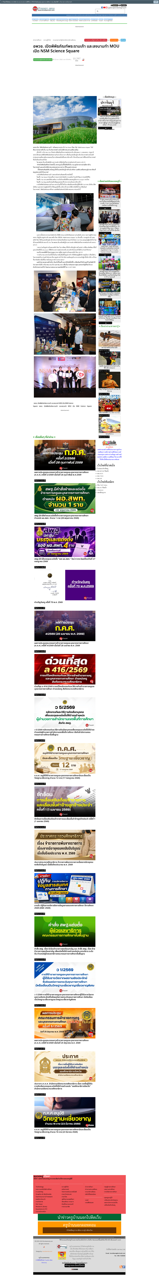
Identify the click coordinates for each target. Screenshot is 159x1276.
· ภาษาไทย (64, 1197)
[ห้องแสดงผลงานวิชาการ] (84, 20)
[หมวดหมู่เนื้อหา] (73, 20)
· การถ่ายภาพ (39, 1202)
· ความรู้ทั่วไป (65, 1187)
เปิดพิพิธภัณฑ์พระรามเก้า (51, 406)
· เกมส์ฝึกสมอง (88, 1202)
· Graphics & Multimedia (43, 1194)
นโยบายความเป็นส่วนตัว (65, 2)
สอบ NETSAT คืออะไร (103, 471)
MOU (69, 406)
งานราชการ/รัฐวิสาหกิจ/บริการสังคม (64, 40)
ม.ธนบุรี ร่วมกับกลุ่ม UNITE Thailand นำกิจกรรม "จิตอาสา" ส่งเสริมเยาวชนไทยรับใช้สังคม (109, 318)
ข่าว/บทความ (114, 40)
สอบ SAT (99, 478)
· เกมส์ (86, 1200)
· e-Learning (39, 1192)
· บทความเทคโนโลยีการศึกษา (43, 1189)
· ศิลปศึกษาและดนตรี (67, 1204)
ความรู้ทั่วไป (47, 40)
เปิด (74, 406)
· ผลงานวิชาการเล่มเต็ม (111, 1202)
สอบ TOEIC (100, 476)
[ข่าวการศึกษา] (44, 20)
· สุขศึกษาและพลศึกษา (67, 1199)
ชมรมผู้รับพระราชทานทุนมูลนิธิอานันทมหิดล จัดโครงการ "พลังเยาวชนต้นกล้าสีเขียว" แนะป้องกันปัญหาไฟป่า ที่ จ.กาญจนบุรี (109, 274)
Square (89, 406)
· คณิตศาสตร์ (65, 1189)
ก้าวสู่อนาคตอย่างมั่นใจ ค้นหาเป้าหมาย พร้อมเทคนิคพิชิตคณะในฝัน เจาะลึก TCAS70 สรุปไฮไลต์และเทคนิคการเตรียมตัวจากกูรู (109, 202)
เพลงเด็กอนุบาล (101, 492)
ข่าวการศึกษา (37, 40)
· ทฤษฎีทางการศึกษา (110, 1187)
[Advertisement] (79, 31)
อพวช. (41, 406)
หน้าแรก (123, 40)
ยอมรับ (156, 1)
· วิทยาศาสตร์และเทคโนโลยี (69, 1192)
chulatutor (100, 490)
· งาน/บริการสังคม (89, 1192)
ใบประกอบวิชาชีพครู (102, 468)
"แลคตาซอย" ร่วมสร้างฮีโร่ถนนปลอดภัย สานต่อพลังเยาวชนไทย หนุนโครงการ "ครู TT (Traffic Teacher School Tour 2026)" (109, 249)
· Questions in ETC (41, 1209)
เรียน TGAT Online (102, 485)
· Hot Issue (38, 1204)
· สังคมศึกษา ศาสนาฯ (67, 1202)
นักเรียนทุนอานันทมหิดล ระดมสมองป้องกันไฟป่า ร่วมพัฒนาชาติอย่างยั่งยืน (109, 295)
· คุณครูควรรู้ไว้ (108, 1198)
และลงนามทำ (63, 406)
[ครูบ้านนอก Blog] (53, 20)
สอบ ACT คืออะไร (101, 487)
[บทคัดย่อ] (94, 20)
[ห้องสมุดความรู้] (62, 20)
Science (83, 406)
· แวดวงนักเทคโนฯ (40, 1211)
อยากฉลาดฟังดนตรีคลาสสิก (110, 347)
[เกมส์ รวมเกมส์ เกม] (100, 20)
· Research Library (41, 1207)
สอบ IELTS (100, 473)
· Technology (39, 1187)
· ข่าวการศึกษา (88, 1187)
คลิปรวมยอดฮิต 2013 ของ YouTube (109, 412)
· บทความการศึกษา (109, 1189)
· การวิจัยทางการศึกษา (110, 1192)
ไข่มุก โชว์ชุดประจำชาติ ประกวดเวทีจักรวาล (109, 390)
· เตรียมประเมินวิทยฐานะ (111, 1200)
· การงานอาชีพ (65, 1207)
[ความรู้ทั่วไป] (108, 20)
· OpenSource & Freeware (44, 1197)
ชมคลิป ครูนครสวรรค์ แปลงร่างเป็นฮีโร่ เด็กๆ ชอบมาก (109, 367)
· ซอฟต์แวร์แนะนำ (40, 1199)
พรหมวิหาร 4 (109, 434)
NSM (77, 406)
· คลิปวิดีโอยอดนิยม (90, 1194)
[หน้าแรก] (35, 20)
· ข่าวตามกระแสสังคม (90, 1189)
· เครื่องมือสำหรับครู (109, 1205)
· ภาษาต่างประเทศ (66, 1194)
